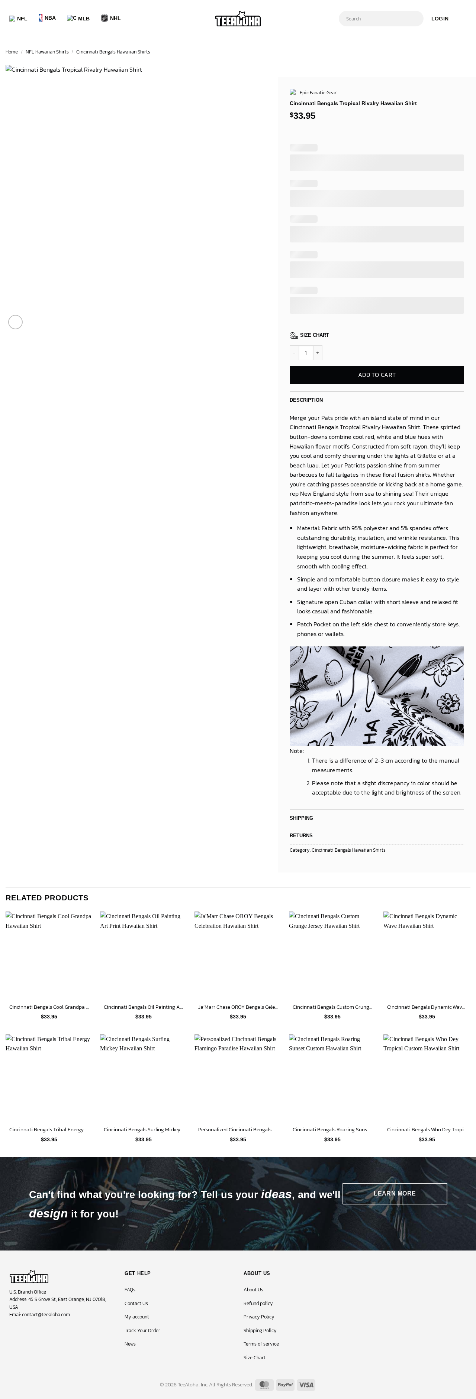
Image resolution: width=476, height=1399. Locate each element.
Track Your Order (142, 1330)
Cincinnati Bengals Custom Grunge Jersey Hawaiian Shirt (332, 1007)
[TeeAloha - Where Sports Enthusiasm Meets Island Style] (238, 19)
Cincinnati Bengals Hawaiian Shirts (113, 51)
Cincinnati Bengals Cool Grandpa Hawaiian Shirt (49, 1007)
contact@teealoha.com (46, 1314)
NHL (115, 18)
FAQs (130, 1289)
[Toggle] (457, 398)
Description (306, 400)
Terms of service (261, 1343)
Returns (301, 835)
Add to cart (377, 375)
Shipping (301, 818)
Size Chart (255, 1357)
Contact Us (136, 1303)
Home (12, 51)
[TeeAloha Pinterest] (36, 1331)
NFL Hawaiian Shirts (47, 51)
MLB (84, 19)
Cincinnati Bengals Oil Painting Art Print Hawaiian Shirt (143, 1007)
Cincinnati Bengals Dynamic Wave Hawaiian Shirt (427, 1007)
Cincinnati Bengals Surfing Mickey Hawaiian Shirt (143, 1129)
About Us (253, 1289)
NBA (50, 18)
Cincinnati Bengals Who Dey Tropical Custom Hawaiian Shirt (427, 1129)
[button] (440, 19)
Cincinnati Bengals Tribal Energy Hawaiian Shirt (49, 1129)
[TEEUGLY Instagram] (23, 1331)
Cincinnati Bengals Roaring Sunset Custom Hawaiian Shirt (332, 1129)
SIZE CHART (314, 335)
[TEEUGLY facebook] (11, 1331)
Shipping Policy (260, 1330)
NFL (22, 19)
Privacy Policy (259, 1316)
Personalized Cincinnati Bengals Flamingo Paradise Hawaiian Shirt (238, 1129)
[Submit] (416, 18)
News (130, 1343)
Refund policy (258, 1303)
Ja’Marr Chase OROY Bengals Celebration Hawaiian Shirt (238, 1007)
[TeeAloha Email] (48, 1331)
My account (137, 1316)
